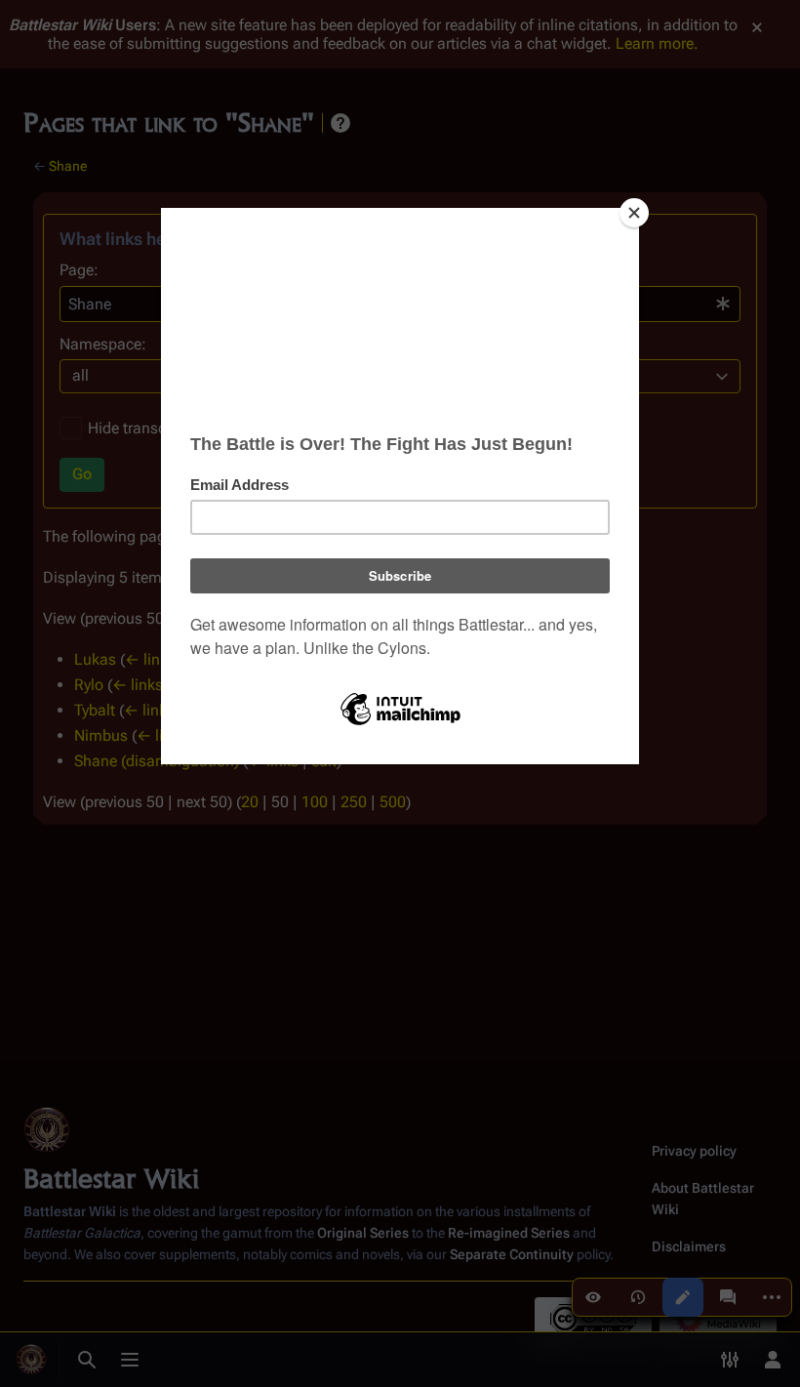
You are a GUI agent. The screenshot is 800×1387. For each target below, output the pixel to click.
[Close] (634, 212)
